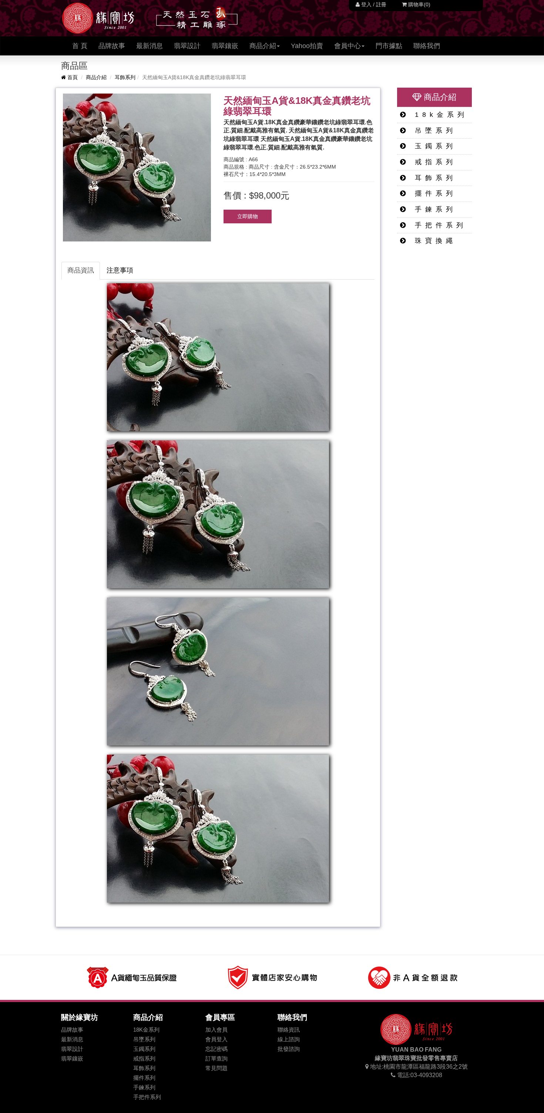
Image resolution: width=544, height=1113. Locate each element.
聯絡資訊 (289, 1029)
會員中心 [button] (347, 46)
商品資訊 (80, 270)
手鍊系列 (432, 209)
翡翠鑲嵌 (225, 46)
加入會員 (216, 1029)
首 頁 (82, 46)
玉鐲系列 (432, 146)
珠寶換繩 (432, 240)
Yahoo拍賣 (307, 46)
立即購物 (247, 216)
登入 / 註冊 (373, 4)
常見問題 (216, 1068)
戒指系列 (432, 162)
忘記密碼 (216, 1049)
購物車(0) (418, 4)
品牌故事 (111, 46)
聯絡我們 (426, 46)
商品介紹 (96, 77)
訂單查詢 (216, 1058)
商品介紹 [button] (262, 46)
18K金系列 (146, 1029)
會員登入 (216, 1039)
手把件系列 (438, 225)
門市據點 (389, 46)
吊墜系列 (432, 130)
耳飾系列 (125, 77)
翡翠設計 (187, 46)
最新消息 (149, 46)
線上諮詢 (289, 1039)
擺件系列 (432, 193)
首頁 (72, 77)
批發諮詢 (289, 1049)
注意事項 (120, 270)
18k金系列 (438, 114)
